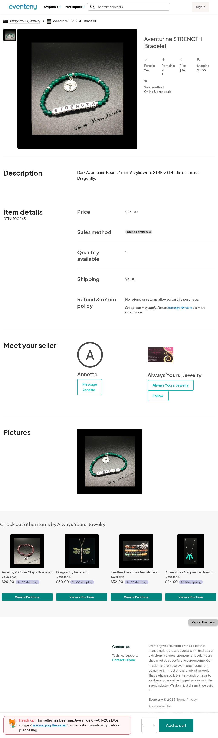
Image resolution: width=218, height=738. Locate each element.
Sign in (200, 7)
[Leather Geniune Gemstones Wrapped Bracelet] (136, 551)
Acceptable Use (160, 706)
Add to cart (176, 725)
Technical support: (125, 657)
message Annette (180, 307)
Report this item (203, 622)
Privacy (192, 699)
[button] (52, 6)
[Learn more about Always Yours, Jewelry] (160, 355)
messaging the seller (50, 725)
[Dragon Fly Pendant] (81, 551)
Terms (181, 699)
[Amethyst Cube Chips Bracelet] (27, 551)
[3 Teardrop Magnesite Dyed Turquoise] (190, 551)
